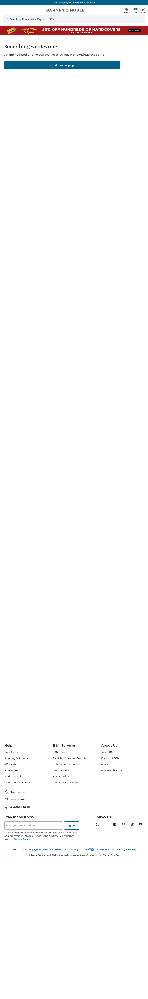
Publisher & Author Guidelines (71, 758)
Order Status (17, 799)
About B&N (108, 752)
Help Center (11, 752)
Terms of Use (19, 849)
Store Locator (18, 792)
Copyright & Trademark (40, 849)
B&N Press (59, 752)
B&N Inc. (106, 764)
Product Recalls (13, 776)
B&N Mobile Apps (111, 770)
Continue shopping (62, 65)
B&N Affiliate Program (66, 782)
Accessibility (102, 849)
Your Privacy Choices (76, 849)
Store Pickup (11, 770)
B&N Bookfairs (61, 776)
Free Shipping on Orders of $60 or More (74, 2)
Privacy (59, 849)
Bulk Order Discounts (66, 764)
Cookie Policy (118, 849)
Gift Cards (10, 764)
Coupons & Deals (19, 806)
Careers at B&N (110, 758)
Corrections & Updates (17, 782)
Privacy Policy (22, 839)
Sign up (72, 825)
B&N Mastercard (62, 770)
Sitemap (131, 849)
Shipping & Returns (16, 758)
